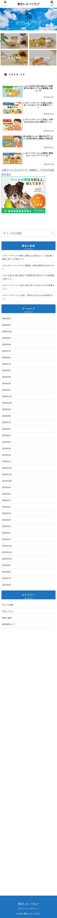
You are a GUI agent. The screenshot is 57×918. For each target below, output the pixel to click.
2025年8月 (6, 344)
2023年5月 (6, 435)
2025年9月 (6, 338)
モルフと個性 (7, 605)
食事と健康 (7, 618)
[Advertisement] (28, 763)
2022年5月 (6, 513)
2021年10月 (7, 559)
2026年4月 (6, 325)
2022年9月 (6, 487)
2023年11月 (7, 396)
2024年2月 (6, 390)
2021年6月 (6, 585)
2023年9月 (6, 409)
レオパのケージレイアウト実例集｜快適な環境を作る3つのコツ (28, 267)
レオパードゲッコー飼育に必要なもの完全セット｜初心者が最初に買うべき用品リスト (27, 257)
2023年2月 (6, 455)
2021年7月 (6, 578)
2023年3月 (6, 448)
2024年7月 (6, 364)
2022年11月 (7, 474)
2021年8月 (6, 572)
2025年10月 (7, 331)
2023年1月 (6, 461)
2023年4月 (6, 442)
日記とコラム (7, 611)
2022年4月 (6, 520)
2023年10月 (7, 403)
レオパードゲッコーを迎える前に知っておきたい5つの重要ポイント (28, 287)
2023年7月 (6, 422)
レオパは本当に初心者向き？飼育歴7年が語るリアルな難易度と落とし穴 (28, 277)
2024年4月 (6, 377)
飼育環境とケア (8, 624)
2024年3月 (6, 383)
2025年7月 (6, 351)
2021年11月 (7, 552)
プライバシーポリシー (28, 908)
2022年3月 (6, 526)
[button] (52, 233)
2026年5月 (6, 319)
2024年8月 (6, 357)
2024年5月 (6, 370)
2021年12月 (7, 546)
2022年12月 (7, 468)
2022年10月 (7, 481)
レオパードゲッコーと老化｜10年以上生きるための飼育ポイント (27, 297)
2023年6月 (6, 429)
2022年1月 (6, 539)
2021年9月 (6, 565)
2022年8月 (6, 494)
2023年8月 (6, 416)
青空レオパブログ (28, 4)
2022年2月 (6, 533)
